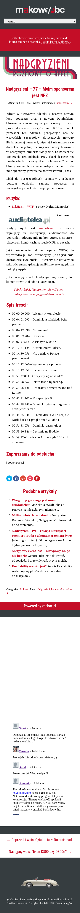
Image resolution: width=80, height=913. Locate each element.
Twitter (11, 903)
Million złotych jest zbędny (32, 515)
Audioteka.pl (47, 228)
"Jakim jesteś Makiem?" (55, 42)
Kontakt (44, 903)
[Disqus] (40, 667)
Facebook (22, 903)
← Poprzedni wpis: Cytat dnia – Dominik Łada (40, 839)
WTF (30, 206)
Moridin (13, 899)
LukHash (17, 206)
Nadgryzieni (43, 589)
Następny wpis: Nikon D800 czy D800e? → (40, 851)
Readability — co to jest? (29, 566)
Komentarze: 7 (64, 103)
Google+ (33, 903)
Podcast (24, 589)
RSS (52, 903)
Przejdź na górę (64, 903)
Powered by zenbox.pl (40, 606)
